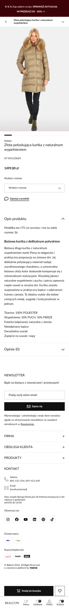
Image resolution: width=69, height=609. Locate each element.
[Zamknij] (63, 8)
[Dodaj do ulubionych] (60, 591)
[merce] (33, 568)
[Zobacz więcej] (63, 22)
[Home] (12, 603)
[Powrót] (6, 22)
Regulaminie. (27, 424)
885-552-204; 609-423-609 (25, 481)
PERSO (8, 141)
